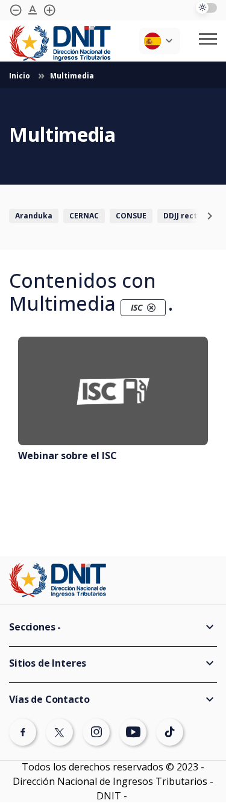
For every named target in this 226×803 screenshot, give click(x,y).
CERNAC (84, 216)
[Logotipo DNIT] (60, 43)
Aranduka (33, 216)
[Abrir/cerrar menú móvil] (208, 39)
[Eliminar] (151, 307)
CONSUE (131, 216)
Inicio (20, 76)
